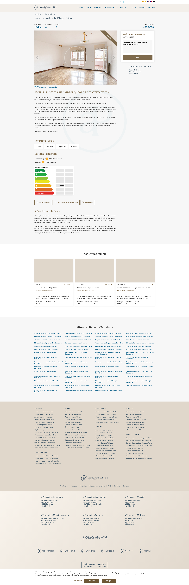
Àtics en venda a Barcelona (43, 417)
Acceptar (109, 581)
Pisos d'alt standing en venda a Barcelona (48, 343)
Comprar (81, 7)
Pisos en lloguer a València (104, 443)
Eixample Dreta (50, 14)
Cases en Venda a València (104, 430)
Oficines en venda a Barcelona (44, 442)
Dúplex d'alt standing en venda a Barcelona (140, 343)
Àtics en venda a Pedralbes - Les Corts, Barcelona (47, 377)
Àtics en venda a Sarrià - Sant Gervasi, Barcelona (77, 386)
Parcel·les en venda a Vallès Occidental (139, 458)
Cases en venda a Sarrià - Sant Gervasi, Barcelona (47, 386)
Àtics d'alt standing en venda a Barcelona (78, 346)
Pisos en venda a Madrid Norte (105, 414)
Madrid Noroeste (40, 452)
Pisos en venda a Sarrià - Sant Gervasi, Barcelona (107, 386)
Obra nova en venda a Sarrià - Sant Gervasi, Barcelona (48, 362)
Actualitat (83, 486)
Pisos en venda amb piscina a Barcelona (139, 333)
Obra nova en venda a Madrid (75, 435)
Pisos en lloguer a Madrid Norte (106, 419)
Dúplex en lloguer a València (104, 448)
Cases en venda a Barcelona (43, 412)
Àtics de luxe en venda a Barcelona (45, 346)
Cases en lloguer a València (104, 440)
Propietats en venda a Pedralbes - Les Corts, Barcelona (107, 353)
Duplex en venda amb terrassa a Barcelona (79, 340)
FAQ (109, 486)
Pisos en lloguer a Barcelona (43, 424)
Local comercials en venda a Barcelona (47, 448)
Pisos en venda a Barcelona (43, 414)
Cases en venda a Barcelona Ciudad (107, 366)
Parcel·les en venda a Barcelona (45, 437)
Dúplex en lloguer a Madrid (74, 430)
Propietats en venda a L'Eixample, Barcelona (45, 358)
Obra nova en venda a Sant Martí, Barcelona (76, 381)
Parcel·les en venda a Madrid (74, 437)
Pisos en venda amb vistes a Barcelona (77, 336)
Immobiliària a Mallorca (133, 518)
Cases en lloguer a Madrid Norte (106, 417)
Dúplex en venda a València (104, 438)
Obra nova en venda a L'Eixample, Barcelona (76, 362)
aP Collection (121, 7)
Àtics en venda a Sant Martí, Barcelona (139, 376)
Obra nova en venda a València (105, 451)
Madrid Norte (100, 408)
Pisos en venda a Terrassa (134, 453)
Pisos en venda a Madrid (73, 414)
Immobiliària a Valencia (91, 518)
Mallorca (129, 408)
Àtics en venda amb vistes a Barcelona (47, 340)
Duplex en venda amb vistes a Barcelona (108, 340)
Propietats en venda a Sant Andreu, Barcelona (45, 367)
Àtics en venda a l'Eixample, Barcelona (138, 346)
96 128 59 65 (87, 524)
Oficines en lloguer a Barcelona (44, 440)
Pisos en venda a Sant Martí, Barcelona (47, 381)
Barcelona (37, 14)
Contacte (151, 7)
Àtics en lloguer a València (104, 445)
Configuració (77, 581)
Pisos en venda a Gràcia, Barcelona (76, 349)
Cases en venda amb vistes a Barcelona (108, 333)
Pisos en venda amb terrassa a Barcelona (48, 336)
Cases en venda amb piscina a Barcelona (47, 333)
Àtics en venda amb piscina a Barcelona (108, 336)
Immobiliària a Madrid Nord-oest (52, 518)
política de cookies (101, 575)
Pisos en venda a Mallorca (134, 414)
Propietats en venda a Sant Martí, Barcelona (106, 377)
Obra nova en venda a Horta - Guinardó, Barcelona (108, 372)
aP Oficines (132, 7)
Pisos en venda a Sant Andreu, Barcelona (108, 390)
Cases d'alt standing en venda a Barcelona (109, 343)
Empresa (142, 7)
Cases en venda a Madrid (73, 412)
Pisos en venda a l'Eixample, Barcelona (108, 346)
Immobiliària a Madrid (132, 500)
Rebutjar (92, 581)
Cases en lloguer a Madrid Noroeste (46, 461)
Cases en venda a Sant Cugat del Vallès (139, 438)
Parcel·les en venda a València (105, 453)
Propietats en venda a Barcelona (45, 352)
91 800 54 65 (129, 506)
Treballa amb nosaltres (132, 2)
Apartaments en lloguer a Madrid (76, 432)
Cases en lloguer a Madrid (73, 422)
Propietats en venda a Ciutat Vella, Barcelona (76, 353)
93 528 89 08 (133, 74)
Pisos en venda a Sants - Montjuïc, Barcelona (106, 381)
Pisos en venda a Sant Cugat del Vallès (138, 440)
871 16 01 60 (129, 524)
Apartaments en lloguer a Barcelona (46, 432)
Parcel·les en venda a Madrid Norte (107, 422)
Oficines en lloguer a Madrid (74, 440)
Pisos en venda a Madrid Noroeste (46, 458)
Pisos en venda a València (103, 433)
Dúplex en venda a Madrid (73, 419)
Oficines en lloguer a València (105, 456)
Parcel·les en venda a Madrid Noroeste (47, 463)
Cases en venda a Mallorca (135, 412)
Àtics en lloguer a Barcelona (43, 427)
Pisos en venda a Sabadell (134, 451)
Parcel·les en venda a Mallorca (136, 427)
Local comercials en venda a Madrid (77, 448)
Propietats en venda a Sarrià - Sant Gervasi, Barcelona (140, 353)
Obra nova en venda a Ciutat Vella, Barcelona (137, 358)
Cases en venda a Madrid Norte (106, 412)
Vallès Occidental (132, 434)
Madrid (67, 408)
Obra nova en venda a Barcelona (45, 371)
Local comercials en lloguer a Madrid (77, 445)
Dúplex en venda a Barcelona (44, 419)
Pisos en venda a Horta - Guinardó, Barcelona (76, 372)
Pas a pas (74, 486)
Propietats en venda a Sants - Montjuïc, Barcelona (108, 358)
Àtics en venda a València (103, 435)
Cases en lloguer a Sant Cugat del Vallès (139, 443)
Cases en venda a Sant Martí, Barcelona (139, 385)
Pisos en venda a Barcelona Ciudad (76, 366)
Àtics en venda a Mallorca (134, 417)
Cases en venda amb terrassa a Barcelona (78, 333)
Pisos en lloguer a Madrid (73, 424)
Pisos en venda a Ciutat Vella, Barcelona (108, 349)
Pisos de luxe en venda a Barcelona (137, 340)
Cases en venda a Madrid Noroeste (46, 456)
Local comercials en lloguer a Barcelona (47, 445)
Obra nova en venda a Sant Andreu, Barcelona (45, 391)
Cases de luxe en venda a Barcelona (76, 343)
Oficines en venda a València (104, 458)
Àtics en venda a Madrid (73, 417)
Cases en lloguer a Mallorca (135, 422)
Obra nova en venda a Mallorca (136, 419)
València (98, 426)
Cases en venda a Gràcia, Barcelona (46, 349)
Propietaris (97, 7)
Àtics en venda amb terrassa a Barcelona (139, 336)
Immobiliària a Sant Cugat (92, 500)
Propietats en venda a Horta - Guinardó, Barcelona (139, 362)
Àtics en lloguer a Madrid (73, 427)
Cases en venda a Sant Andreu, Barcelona (78, 390)
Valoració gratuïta (116, 2)
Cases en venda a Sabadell (134, 448)
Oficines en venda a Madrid (74, 442)
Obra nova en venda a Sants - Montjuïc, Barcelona (139, 381)
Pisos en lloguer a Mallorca (135, 424)
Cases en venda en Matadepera (136, 456)
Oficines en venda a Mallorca (135, 430)
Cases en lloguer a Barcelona (44, 422)
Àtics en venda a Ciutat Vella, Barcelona (139, 349)
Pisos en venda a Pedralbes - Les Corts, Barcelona (78, 377)
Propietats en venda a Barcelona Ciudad (139, 366)
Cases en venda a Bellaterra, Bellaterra (139, 445)
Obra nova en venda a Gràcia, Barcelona (108, 362)
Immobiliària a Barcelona (49, 500)
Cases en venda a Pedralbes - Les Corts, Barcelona (139, 372)
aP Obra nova (109, 7)
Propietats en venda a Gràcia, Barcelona (78, 357)
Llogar (89, 7)
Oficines (117, 486)
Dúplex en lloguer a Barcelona (44, 430)
